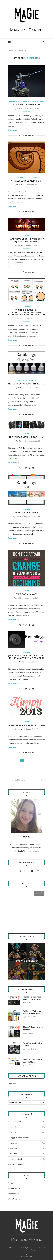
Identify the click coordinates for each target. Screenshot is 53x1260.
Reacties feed (13, 1193)
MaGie (19, 108)
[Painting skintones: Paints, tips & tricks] (14, 997)
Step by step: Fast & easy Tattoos (32, 1060)
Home (10, 51)
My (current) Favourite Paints (26, 384)
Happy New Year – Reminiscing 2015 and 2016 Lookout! (26, 240)
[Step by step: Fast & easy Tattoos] (14, 1059)
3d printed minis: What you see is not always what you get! (26, 657)
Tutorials (32, 380)
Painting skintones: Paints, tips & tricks (32, 998)
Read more (12, 130)
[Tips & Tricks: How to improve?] (14, 1027)
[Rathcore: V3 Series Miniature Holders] (14, 1011)
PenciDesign (31, 1250)
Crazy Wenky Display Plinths (32, 1044)
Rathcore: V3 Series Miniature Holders (32, 1012)
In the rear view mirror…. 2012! (26, 725)
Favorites (27, 1127)
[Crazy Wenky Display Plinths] (14, 1043)
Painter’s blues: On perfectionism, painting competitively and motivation (26, 312)
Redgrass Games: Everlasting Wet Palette (40, 961)
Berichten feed (14, 1188)
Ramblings (37, 177)
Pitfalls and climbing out (27, 181)
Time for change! (26, 594)
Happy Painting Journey (18, 101)
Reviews (27, 1148)
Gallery (27, 1132)
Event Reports (27, 1121)
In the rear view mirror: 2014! (26, 437)
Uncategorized (27, 1159)
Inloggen (11, 1183)
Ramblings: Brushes (27, 513)
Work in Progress (37, 101)
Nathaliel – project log (27, 105)
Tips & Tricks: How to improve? (33, 1028)
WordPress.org (14, 1199)
